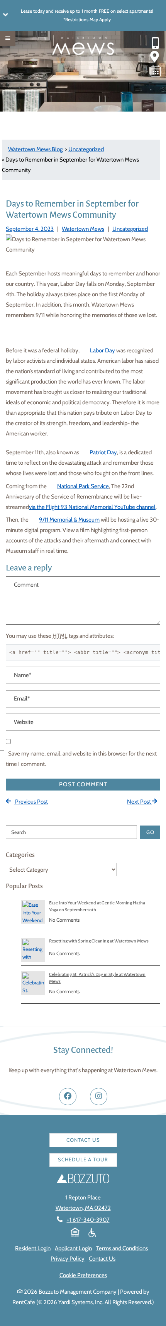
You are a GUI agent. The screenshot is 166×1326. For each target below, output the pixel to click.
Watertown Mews (83, 228)
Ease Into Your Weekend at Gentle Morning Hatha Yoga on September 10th (97, 906)
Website (24, 722)
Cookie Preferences (83, 1275)
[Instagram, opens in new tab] (98, 1096)
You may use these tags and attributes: (60, 635)
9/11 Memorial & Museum (69, 519)
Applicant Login (73, 1248)
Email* (22, 698)
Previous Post (31, 801)
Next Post (139, 801)
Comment (26, 584)
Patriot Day (103, 452)
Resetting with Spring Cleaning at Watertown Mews (99, 941)
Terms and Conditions (122, 1248)
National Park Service (83, 486)
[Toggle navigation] (7, 38)
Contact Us (83, 1140)
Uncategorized (130, 228)
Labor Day (102, 350)
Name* (22, 675)
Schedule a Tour (83, 1159)
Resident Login (33, 1248)
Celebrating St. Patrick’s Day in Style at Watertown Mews (97, 978)
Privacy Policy (68, 1258)
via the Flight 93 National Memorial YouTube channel (92, 507)
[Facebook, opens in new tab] (67, 1096)
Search (18, 832)
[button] (83, 15)
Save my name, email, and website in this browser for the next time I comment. (81, 758)
